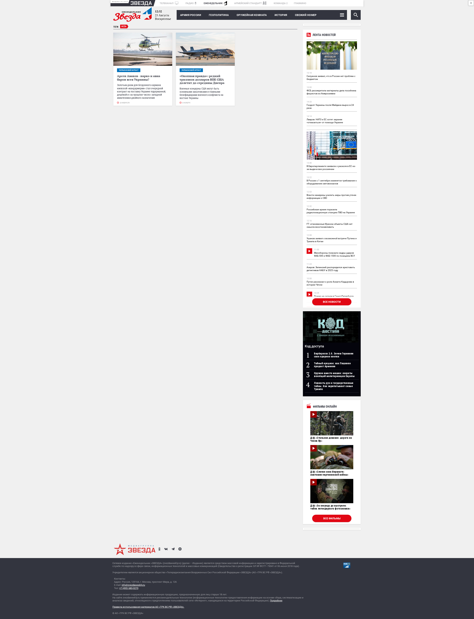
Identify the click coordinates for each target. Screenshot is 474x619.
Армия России (190, 15)
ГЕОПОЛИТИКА (219, 15)
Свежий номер (306, 15)
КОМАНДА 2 (281, 3)
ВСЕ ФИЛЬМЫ (332, 518)
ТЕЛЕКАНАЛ (167, 3)
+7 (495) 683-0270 (128, 588)
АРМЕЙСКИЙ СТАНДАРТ (248, 3)
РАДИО (190, 3)
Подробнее (276, 600)
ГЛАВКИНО (300, 3)
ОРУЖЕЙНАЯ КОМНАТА (252, 15)
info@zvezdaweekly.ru (133, 585)
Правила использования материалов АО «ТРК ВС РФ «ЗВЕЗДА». (148, 606)
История (281, 15)
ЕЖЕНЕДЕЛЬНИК (213, 3)
